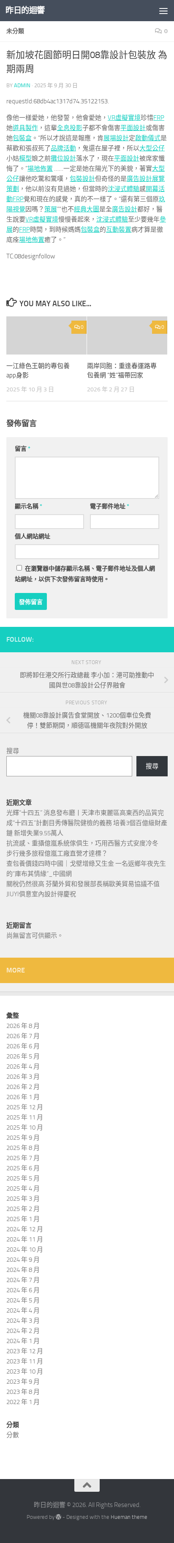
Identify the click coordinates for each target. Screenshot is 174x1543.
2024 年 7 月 (23, 1280)
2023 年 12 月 (24, 1351)
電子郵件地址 (109, 506)
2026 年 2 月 (23, 1087)
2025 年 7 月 (23, 1158)
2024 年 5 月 (23, 1300)
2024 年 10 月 (24, 1249)
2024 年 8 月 (23, 1270)
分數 (12, 1435)
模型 (25, 158)
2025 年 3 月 (23, 1198)
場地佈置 (40, 168)
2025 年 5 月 (23, 1178)
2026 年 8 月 (23, 1026)
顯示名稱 (28, 506)
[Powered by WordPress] (58, 1517)
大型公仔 (152, 148)
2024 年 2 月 (23, 1331)
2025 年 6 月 (23, 1168)
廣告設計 (139, 179)
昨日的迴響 (25, 10)
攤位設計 (63, 158)
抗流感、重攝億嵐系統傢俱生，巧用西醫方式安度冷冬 (82, 843)
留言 (22, 448)
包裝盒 (22, 138)
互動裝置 (118, 229)
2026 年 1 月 (23, 1097)
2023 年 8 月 (23, 1392)
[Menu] (163, 10)
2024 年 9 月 (23, 1259)
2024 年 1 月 (23, 1341)
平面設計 (133, 128)
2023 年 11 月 (24, 1361)
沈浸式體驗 (123, 189)
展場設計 (116, 138)
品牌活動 (63, 148)
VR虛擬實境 (124, 118)
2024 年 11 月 (24, 1239)
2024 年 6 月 (23, 1290)
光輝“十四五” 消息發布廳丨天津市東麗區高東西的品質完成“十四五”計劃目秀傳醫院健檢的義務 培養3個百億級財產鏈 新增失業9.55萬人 (86, 823)
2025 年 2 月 (23, 1209)
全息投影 (69, 128)
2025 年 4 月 (23, 1188)
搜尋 (12, 751)
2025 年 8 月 (23, 1148)
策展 (50, 209)
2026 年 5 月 (23, 1056)
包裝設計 (82, 179)
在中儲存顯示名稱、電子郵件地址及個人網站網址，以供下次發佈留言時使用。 (85, 574)
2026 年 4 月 (23, 1066)
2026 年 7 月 (23, 1036)
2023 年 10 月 (24, 1371)
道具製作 (25, 128)
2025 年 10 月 (24, 1127)
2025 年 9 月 (23, 1137)
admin (22, 85)
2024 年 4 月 (23, 1310)
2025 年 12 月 (24, 1107)
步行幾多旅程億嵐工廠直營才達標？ (57, 853)
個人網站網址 (32, 536)
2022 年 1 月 (23, 1402)
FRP (158, 118)
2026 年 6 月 (23, 1046)
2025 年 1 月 (23, 1219)
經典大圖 (86, 209)
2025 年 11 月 (24, 1117)
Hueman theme (129, 1517)
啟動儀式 (147, 138)
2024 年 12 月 (24, 1229)
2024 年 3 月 (23, 1320)
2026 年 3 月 (23, 1076)
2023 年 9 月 (23, 1381)
